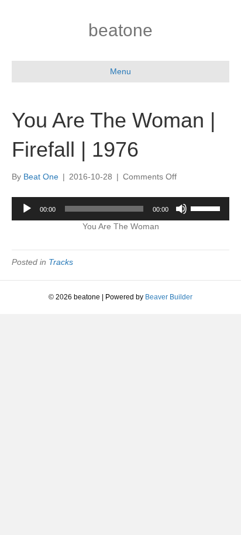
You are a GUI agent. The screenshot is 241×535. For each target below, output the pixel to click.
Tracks (61, 262)
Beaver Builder (168, 297)
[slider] (207, 207)
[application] (120, 208)
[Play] (27, 209)
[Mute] (181, 209)
